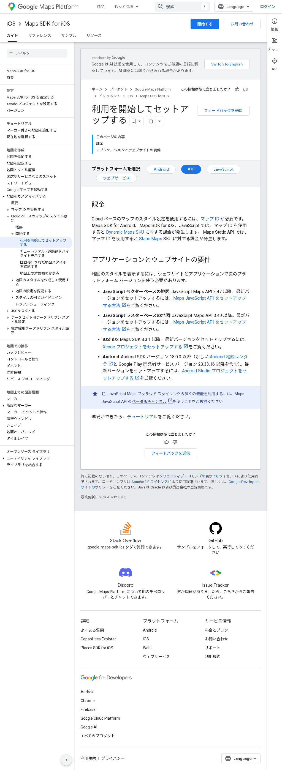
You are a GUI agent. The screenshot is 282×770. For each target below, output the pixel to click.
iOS (11, 23)
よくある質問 (92, 630)
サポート (212, 648)
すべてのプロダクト (98, 736)
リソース (94, 35)
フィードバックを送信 (223, 110)
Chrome (88, 700)
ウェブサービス (116, 178)
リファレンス (39, 35)
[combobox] (182, 7)
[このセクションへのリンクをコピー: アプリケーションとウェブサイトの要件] (216, 260)
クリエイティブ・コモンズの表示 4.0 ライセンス (198, 476)
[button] (36, 196)
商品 (100, 6)
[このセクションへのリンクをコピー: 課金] (110, 205)
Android (161, 169)
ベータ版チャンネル (149, 401)
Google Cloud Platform (100, 718)
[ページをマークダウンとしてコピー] (151, 121)
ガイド (12, 35)
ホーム (97, 89)
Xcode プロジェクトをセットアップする (142, 346)
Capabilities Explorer (98, 639)
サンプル (69, 35)
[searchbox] (37, 53)
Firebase (88, 709)
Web (147, 648)
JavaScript (223, 169)
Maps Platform (58, 6)
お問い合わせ (242, 23)
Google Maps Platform (153, 89)
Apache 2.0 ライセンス (149, 482)
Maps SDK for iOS (47, 23)
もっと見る (124, 6)
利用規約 (212, 656)
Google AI (89, 727)
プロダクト (119, 89)
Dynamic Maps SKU (125, 232)
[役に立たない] (245, 89)
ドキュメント (109, 96)
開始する (205, 23)
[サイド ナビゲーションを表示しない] (66, 760)
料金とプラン (216, 630)
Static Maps (150, 238)
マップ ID (209, 219)
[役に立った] (237, 89)
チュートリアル (142, 416)
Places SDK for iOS (97, 648)
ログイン (267, 6)
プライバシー (112, 758)
